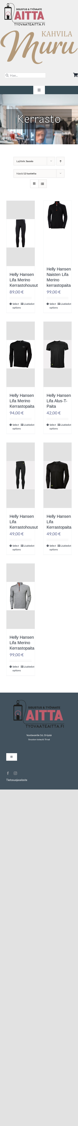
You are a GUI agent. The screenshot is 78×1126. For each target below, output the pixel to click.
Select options (16, 305)
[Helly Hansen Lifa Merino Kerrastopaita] (20, 365)
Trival (47, 739)
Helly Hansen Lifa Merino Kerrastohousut (24, 280)
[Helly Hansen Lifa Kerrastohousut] (20, 486)
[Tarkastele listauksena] (42, 184)
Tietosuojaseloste (16, 780)
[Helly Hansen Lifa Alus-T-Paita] (57, 365)
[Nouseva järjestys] (60, 161)
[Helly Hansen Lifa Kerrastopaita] (57, 486)
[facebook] (8, 773)
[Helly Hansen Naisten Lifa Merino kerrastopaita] (57, 225)
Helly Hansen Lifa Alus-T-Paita (59, 401)
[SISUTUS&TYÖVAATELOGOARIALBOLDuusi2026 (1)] (25, 5)
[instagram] (15, 773)
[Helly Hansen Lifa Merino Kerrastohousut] (20, 244)
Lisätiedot (28, 303)
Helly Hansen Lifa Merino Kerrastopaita (22, 401)
